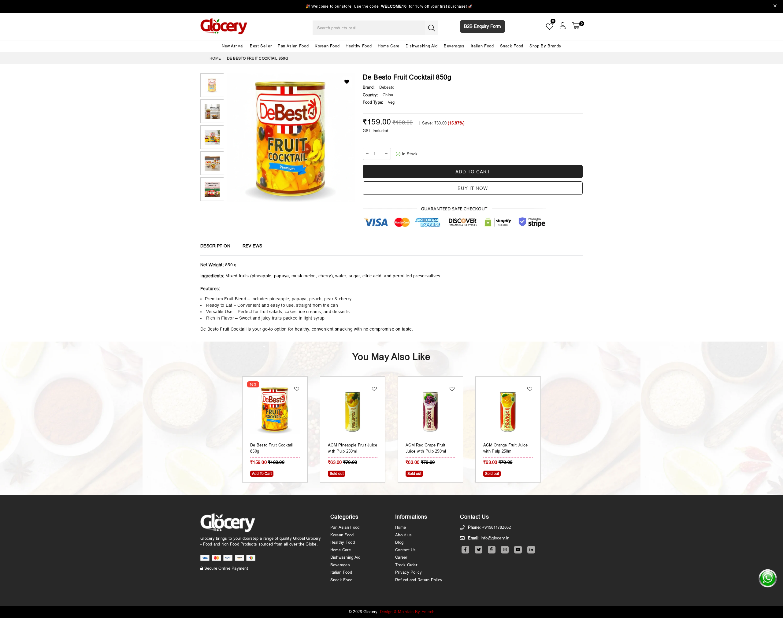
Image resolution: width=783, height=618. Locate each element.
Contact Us (405, 549)
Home (215, 58)
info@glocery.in (495, 537)
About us (403, 534)
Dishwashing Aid (422, 45)
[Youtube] (518, 549)
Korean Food (327, 45)
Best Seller (261, 45)
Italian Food (482, 45)
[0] (576, 25)
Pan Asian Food (293, 45)
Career (401, 557)
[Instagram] (504, 549)
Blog (399, 542)
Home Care (388, 45)
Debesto (387, 87)
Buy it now (473, 188)
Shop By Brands (545, 45)
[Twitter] (478, 549)
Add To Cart (262, 473)
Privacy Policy (408, 572)
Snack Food (512, 45)
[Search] (431, 27)
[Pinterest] (491, 549)
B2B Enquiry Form (482, 26)
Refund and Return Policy (418, 579)
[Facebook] (465, 549)
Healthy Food (359, 45)
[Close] (775, 7)
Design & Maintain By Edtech (407, 611)
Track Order (406, 564)
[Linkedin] (531, 549)
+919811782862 (496, 527)
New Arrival (233, 45)
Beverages (454, 45)
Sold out (336, 473)
